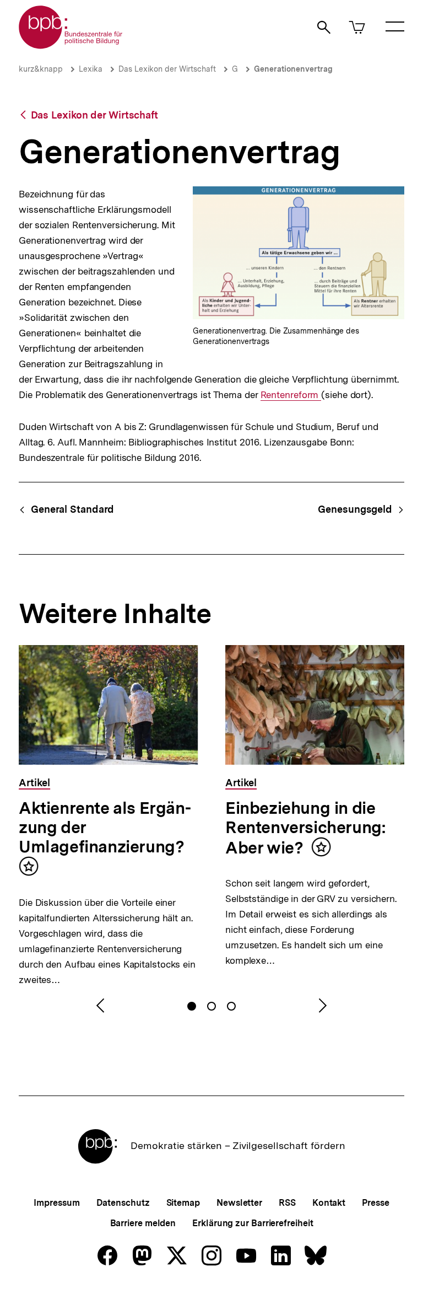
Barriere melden (143, 1223)
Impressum (56, 1203)
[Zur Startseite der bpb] (71, 45)
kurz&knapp (41, 69)
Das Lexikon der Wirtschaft (167, 69)
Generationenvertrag (293, 69)
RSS (287, 1203)
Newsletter (239, 1203)
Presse (375, 1203)
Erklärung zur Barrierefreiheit (252, 1223)
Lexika (90, 69)
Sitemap (183, 1203)
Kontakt (328, 1203)
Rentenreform (291, 395)
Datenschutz (123, 1203)
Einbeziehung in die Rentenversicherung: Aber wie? (305, 828)
